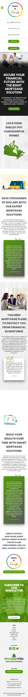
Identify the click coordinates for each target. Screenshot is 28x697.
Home (14, 627)
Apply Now (13, 41)
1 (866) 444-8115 (15, 22)
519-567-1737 (14, 29)
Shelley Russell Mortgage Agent (16, 693)
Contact (14, 639)
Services (14, 631)
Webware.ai (17, 695)
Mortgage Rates (14, 632)
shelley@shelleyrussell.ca (14, 687)
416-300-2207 (15, 35)
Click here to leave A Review (14, 572)
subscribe (14, 617)
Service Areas (14, 636)
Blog (14, 638)
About (14, 629)
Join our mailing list (14, 671)
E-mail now (13, 48)
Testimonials (14, 634)
